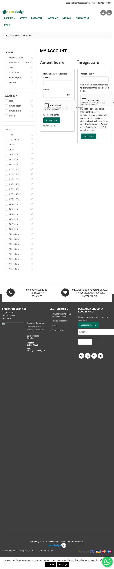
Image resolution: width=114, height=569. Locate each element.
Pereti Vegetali (15, 77)
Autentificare (51, 120)
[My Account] (103, 13)
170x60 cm (14, 269)
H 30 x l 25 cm (15, 169)
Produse (8, 18)
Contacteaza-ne (58, 330)
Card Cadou (14, 72)
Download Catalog (33, 337)
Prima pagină (14, 35)
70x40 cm (13, 154)
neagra (12, 116)
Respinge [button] (63, 564)
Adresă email (87, 74)
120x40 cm (14, 244)
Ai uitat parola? (49, 126)
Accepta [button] (50, 564)
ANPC (54, 325)
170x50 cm (14, 264)
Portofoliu (37, 18)
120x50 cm (14, 249)
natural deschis (15, 106)
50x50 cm (13, 209)
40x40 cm (13, 204)
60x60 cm (13, 219)
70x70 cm (13, 224)
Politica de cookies (60, 321)
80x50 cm (13, 159)
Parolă (48, 89)
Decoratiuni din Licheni (19, 62)
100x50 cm (14, 239)
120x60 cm (14, 139)
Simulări (66, 18)
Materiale (53, 18)
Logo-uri (12, 82)
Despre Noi (24, 550)
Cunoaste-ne (82, 18)
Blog (34, 550)
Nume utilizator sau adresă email (55, 76)
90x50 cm (13, 164)
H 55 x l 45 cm (15, 194)
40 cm (11, 144)
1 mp (11, 134)
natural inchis (15, 111)
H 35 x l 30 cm (15, 179)
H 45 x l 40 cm (15, 184)
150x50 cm (14, 254)
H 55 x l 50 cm (15, 199)
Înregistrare (89, 136)
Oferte (23, 18)
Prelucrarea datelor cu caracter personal (61, 315)
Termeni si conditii (9, 550)
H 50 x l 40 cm (15, 189)
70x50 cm (13, 229)
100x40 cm (14, 234)
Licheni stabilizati (16, 57)
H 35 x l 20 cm (15, 174)
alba (11, 101)
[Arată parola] (68, 94)
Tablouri (12, 67)
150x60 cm (14, 259)
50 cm (11, 149)
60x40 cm (13, 214)
